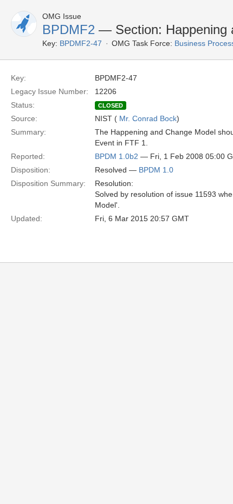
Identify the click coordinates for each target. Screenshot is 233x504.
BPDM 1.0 (156, 169)
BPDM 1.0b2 (116, 156)
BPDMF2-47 (81, 43)
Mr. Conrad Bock (148, 118)
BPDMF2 (68, 29)
